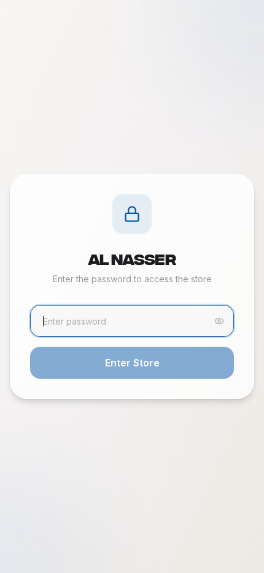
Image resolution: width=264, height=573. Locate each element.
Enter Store (132, 363)
